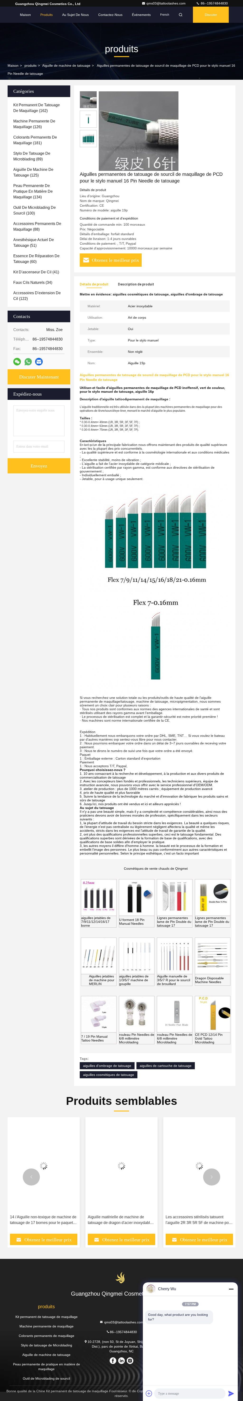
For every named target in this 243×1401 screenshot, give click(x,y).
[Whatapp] (28, 362)
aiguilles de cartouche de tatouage (166, 1066)
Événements (141, 15)
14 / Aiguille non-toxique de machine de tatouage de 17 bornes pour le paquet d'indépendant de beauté (43, 1220)
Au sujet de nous (75, 15)
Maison (25, 15)
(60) (36, 259)
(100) (34, 210)
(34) (32, 282)
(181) (35, 140)
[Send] (231, 1393)
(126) (34, 124)
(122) (37, 296)
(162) (36, 108)
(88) (37, 226)
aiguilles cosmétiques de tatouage (108, 1075)
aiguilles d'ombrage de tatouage (107, 1066)
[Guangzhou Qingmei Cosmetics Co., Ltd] (121, 1277)
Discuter (211, 15)
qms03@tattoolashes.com (166, 3)
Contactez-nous (110, 15)
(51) (33, 243)
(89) (31, 156)
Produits (46, 15)
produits (30, 65)
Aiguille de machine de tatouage (66, 65)
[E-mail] (39, 362)
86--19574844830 (214, 3)
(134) (33, 191)
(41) (36, 272)
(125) (33, 172)
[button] (31, 1177)
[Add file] (149, 1393)
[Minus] (231, 1289)
